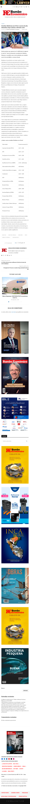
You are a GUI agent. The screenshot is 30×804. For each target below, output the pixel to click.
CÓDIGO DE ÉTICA (23, 796)
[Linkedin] (18, 7)
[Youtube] (19, 7)
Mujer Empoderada (7, 768)
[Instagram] (16, 7)
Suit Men (15, 768)
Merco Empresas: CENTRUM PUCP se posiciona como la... (15, 296)
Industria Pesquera (7, 766)
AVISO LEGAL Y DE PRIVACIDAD (8, 796)
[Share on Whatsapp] (22, 243)
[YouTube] (9, 759)
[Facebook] (13, 7)
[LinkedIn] (6, 759)
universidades (16, 237)
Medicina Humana (12, 235)
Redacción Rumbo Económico (13, 29)
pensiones (20, 235)
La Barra (4, 771)
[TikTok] (11, 759)
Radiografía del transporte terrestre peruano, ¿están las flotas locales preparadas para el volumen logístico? (13, 708)
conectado (13, 312)
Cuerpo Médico (17, 766)
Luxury (21, 768)
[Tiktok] (24, 7)
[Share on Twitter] (19, 243)
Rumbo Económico (6, 237)
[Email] (21, 7)
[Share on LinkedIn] (21, 243)
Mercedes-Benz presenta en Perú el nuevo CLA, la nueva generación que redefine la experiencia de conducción (13, 705)
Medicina (4, 235)
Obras (23, 766)
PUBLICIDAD (25, 792)
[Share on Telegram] (24, 243)
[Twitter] (14, 7)
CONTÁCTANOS (5, 792)
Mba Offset (11, 771)
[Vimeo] (23, 7)
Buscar (3, 688)
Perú (26, 235)
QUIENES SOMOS (15, 792)
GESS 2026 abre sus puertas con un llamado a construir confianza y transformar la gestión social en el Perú (13, 703)
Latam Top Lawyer (7, 763)
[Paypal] (26, 7)
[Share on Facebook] (18, 243)
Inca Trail (15, 763)
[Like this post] (16, 243)
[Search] (28, 7)
